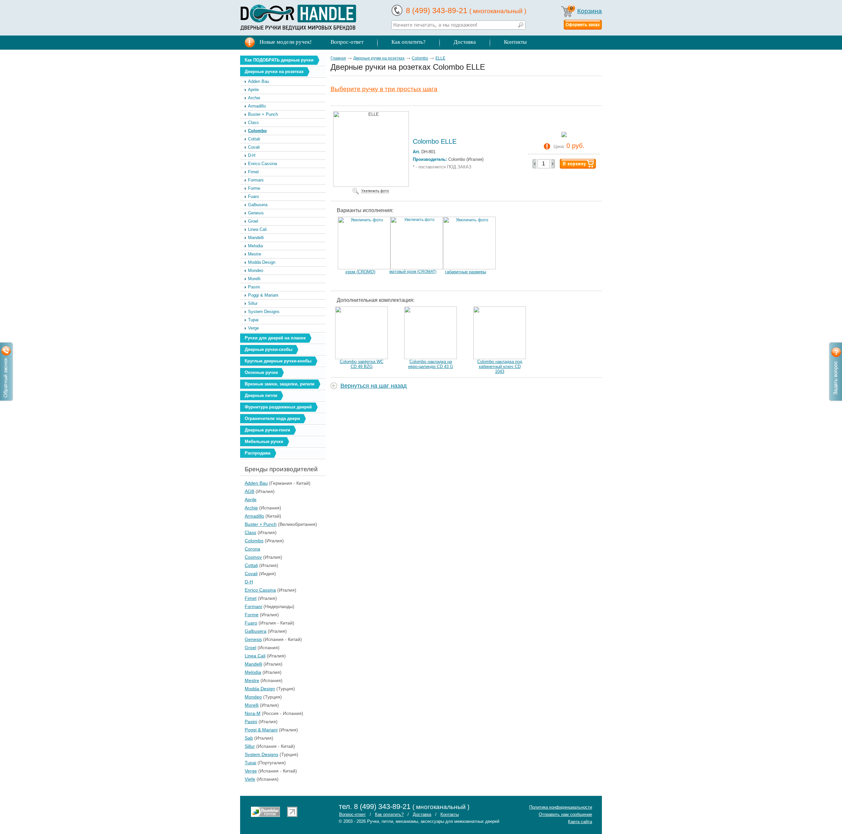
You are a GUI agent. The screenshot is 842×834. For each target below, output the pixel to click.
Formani (255, 180)
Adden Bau (258, 81)
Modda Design (261, 262)
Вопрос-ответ (347, 42)
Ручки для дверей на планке (275, 337)
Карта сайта (580, 821)
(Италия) (246, 491)
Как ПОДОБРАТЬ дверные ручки (279, 60)
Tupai (253, 319)
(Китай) (246, 516)
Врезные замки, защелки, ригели (279, 383)
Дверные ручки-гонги (267, 430)
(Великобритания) (246, 524)
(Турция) (246, 688)
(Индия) (246, 573)
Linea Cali (257, 229)
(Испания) (246, 507)
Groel (253, 221)
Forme (254, 188)
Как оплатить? (408, 42)
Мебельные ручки (264, 441)
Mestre (254, 254)
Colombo (257, 130)
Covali (254, 147)
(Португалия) (246, 762)
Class (253, 122)
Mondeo (255, 270)
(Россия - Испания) (246, 713)
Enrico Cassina (262, 163)
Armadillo (257, 106)
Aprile (253, 89)
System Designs (264, 311)
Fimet (253, 171)
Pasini (254, 286)
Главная (338, 58)
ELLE (440, 58)
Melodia (255, 245)
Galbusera (257, 204)
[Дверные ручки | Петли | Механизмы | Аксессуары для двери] (298, 17)
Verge (253, 328)
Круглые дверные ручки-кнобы (278, 360)
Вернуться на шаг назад (373, 385)
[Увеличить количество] (553, 163)
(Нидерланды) (246, 606)
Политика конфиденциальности (560, 807)
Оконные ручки (261, 372)
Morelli (254, 278)
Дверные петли (261, 395)
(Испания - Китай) (246, 639)
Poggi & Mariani (263, 295)
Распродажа (257, 453)
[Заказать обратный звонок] (6, 371)
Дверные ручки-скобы (268, 349)
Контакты (515, 42)
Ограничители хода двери (272, 418)
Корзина (589, 11)
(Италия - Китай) (246, 623)
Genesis (256, 212)
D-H (251, 155)
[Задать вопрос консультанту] (835, 371)
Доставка (465, 42)
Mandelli (256, 237)
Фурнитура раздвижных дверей (278, 407)
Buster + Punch (263, 114)
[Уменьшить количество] (534, 163)
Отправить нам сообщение (565, 814)
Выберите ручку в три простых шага (384, 89)
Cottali (254, 138)
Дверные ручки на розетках (274, 71)
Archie (254, 97)
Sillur (253, 303)
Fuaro (253, 196)
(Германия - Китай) (246, 483)
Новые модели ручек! (286, 42)
